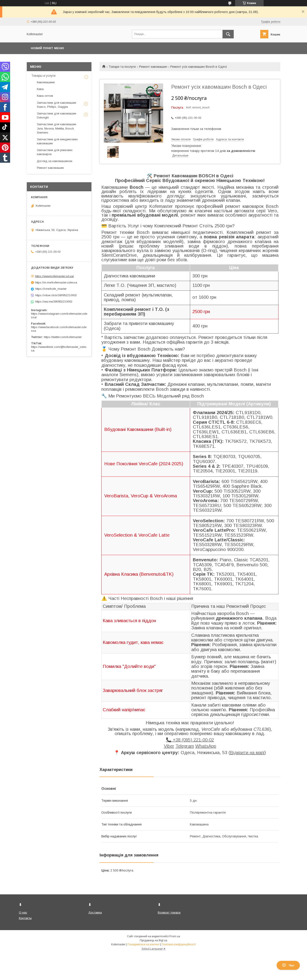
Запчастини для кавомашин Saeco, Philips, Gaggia (56, 104)
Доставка (95, 912)
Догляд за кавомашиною (54, 161)
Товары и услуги (43, 75)
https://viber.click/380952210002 (56, 295)
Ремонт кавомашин (153, 66)
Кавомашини (46, 82)
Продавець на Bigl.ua (153, 940)
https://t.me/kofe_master (51, 288)
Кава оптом (45, 95)
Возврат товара (169, 912)
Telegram (185, 746)
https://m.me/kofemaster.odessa (56, 282)
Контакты (25, 918)
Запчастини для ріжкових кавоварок (55, 152)
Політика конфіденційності (179, 944)
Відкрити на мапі (247, 752)
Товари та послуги (122, 66)
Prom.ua (174, 936)
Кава (40, 89)
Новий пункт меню (47, 48)
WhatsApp (205, 746)
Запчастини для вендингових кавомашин (57, 141)
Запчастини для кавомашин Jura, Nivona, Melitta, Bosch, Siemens (56, 128)
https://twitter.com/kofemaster (63, 337)
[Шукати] (228, 34)
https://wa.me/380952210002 (53, 301)
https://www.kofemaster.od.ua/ (54, 276)
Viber (169, 746)
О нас (23, 912)
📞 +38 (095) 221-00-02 (190, 739)
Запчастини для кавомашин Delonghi (56, 115)
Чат (291, 965)
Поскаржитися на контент (143, 944)
